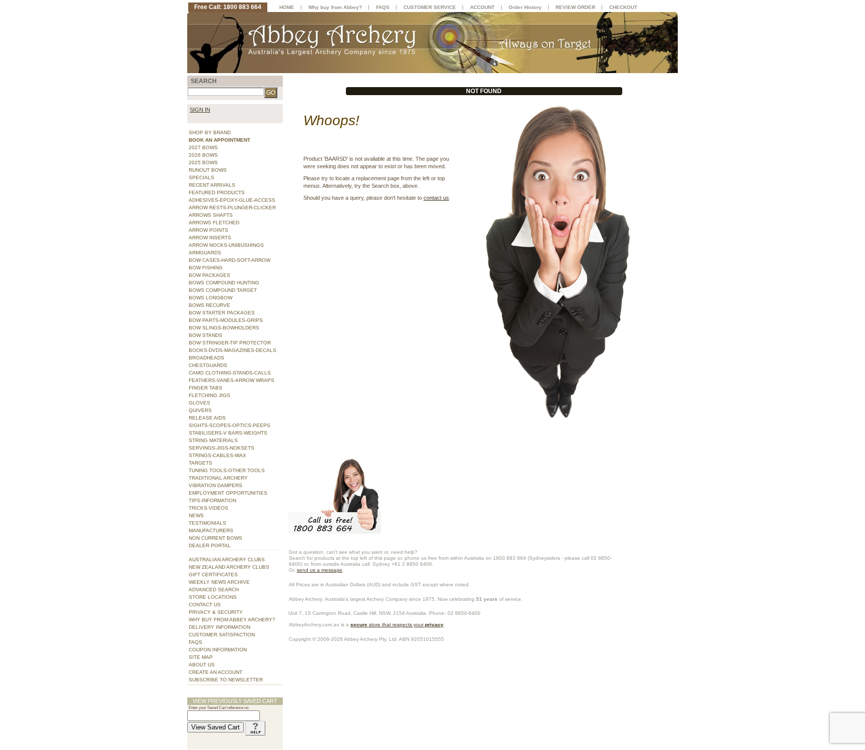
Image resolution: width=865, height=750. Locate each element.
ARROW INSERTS (210, 237)
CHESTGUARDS (208, 365)
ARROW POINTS (208, 230)
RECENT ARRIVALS (212, 185)
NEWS (196, 515)
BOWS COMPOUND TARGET (223, 290)
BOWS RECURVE (209, 305)
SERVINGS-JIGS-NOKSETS (221, 448)
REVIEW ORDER (575, 7)
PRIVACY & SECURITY (216, 612)
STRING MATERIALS (213, 440)
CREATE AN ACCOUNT (215, 672)
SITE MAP (201, 657)
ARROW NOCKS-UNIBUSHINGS (226, 245)
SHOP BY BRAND (210, 132)
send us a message (319, 570)
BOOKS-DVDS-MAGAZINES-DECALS (232, 350)
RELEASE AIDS (207, 418)
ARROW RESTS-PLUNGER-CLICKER (232, 207)
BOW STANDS (205, 335)
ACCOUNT (482, 7)
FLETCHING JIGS (209, 395)
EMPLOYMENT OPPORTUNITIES (228, 493)
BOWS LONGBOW (210, 297)
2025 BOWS (203, 162)
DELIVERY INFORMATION (219, 627)
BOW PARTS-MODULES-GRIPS (226, 320)
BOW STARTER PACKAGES (222, 312)
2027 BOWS (203, 147)
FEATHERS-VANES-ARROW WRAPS (231, 380)
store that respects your (397, 624)
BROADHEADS (206, 357)
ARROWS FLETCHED (214, 222)
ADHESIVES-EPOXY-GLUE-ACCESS (232, 200)
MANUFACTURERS (211, 530)
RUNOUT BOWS (208, 170)
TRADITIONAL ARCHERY (218, 478)
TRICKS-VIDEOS (208, 508)
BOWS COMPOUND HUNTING (224, 282)
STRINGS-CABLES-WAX (217, 455)
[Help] (255, 727)
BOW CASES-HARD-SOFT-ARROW (229, 260)
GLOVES (199, 403)
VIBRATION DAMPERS (215, 485)
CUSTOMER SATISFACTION (222, 634)
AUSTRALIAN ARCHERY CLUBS (227, 559)
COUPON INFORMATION (218, 649)
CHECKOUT (623, 7)
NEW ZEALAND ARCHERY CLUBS (229, 567)
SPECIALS (201, 177)
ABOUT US (202, 664)
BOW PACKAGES (209, 275)
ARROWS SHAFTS (211, 215)
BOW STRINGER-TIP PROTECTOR (230, 342)
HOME (286, 7)
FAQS (195, 642)
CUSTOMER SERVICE (429, 7)
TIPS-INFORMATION (212, 500)
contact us (436, 198)
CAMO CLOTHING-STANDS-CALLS (230, 373)
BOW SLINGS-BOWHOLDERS (224, 327)
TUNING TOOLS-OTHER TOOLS (227, 470)
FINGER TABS (205, 388)
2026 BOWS (203, 155)
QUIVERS (200, 410)
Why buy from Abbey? (335, 7)
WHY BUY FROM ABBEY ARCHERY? (232, 619)
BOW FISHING (206, 267)
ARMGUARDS (205, 252)
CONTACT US (205, 604)
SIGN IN (200, 110)
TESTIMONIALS (207, 523)
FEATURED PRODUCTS (217, 192)
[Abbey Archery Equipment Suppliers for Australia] (432, 42)
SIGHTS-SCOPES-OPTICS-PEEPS (229, 425)
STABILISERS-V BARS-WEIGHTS (228, 433)
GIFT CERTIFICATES (213, 574)
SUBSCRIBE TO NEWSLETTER (226, 679)
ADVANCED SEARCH (214, 589)
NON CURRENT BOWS (215, 538)
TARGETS (200, 463)
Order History (525, 7)
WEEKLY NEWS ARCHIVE (219, 582)
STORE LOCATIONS (213, 597)
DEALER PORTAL (210, 545)
